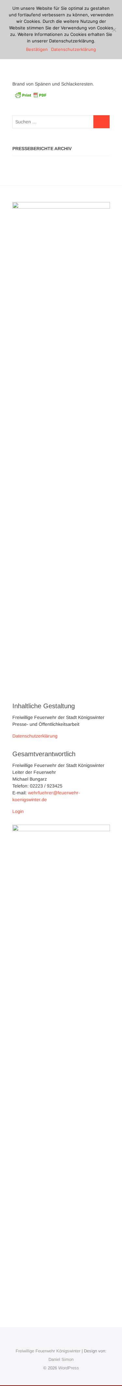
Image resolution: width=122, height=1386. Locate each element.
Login (18, 811)
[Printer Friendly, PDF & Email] (30, 94)
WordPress (68, 1367)
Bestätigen (37, 49)
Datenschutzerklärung (35, 736)
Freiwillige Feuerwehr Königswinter (48, 1350)
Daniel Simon (61, 1359)
